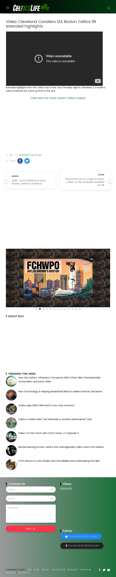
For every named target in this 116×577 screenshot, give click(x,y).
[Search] (108, 7)
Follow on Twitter (83, 536)
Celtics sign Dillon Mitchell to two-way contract (46, 405)
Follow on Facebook (83, 545)
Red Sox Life (72, 569)
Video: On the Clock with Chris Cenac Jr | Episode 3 (48, 433)
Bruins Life (11, 572)
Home (29, 569)
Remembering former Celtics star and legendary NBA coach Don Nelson (61, 447)
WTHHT (36, 569)
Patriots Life (85, 569)
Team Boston (23, 572)
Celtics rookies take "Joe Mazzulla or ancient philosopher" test (55, 419)
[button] (20, 161)
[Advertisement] (58, 127)
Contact (45, 569)
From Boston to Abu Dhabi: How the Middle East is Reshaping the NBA (59, 461)
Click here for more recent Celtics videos (58, 98)
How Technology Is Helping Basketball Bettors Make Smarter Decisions (60, 391)
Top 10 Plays (56, 569)
